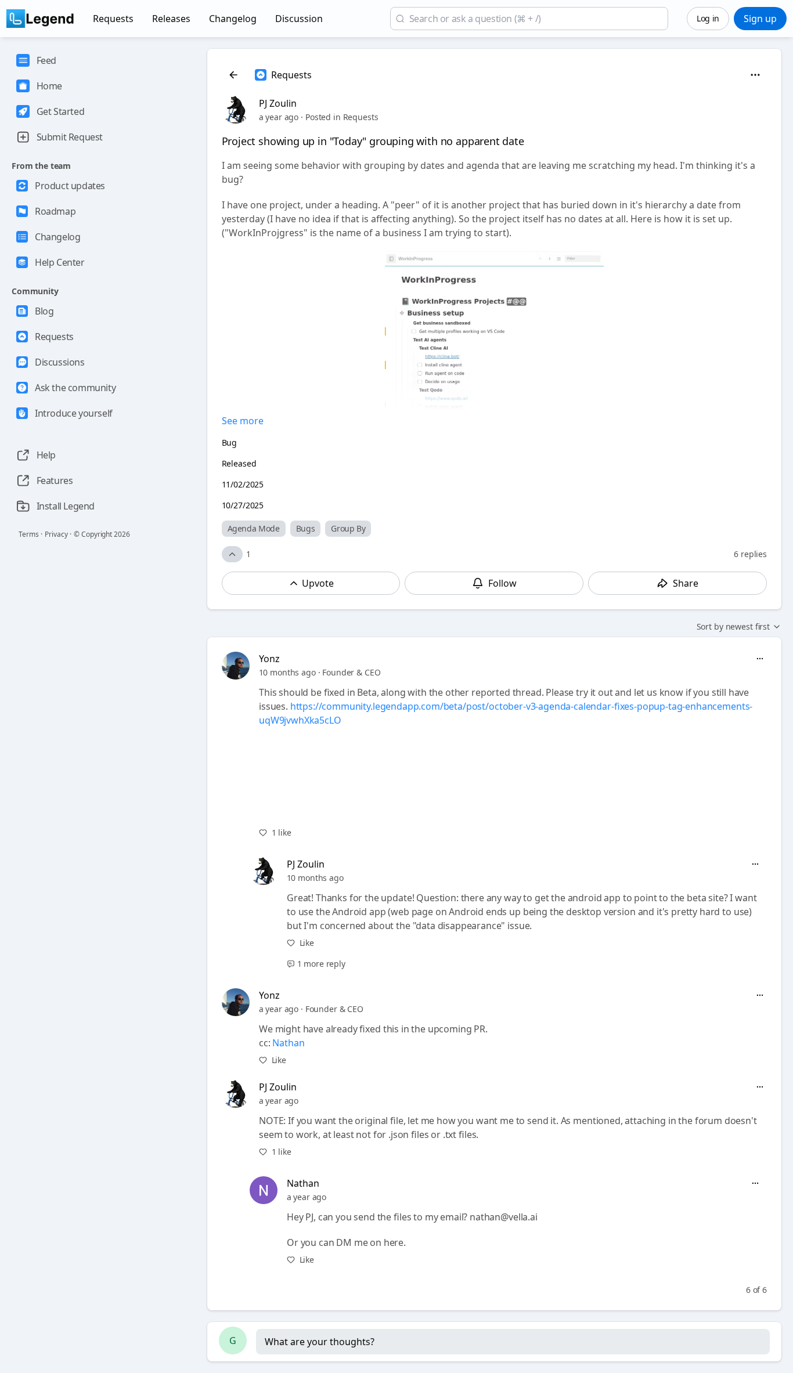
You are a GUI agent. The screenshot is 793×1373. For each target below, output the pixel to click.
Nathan (288, 1042)
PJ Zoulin (278, 103)
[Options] (755, 74)
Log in (708, 18)
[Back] (233, 74)
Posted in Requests (341, 116)
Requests (113, 18)
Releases (171, 18)
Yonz (269, 658)
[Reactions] (232, 554)
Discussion (299, 18)
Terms (28, 534)
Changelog (233, 18)
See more (243, 420)
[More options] (760, 659)
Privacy (56, 534)
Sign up (760, 18)
